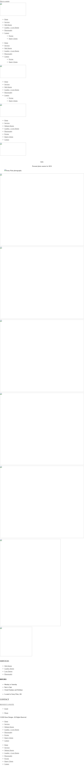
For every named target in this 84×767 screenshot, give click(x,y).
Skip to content (4, 1)
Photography (8, 30)
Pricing (11, 36)
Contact (6, 33)
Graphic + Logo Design (11, 27)
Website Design (9, 126)
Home (6, 19)
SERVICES (4, 661)
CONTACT (4, 699)
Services (7, 22)
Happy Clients (13, 38)
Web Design (8, 25)
